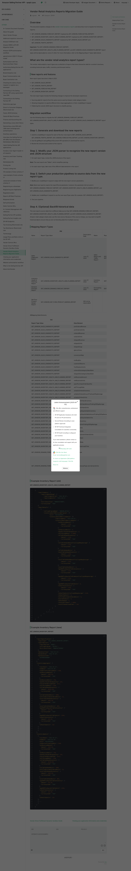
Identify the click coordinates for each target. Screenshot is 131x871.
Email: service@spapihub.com (61, 455)
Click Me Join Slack (61, 452)
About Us (55, 464)
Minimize (65, 468)
